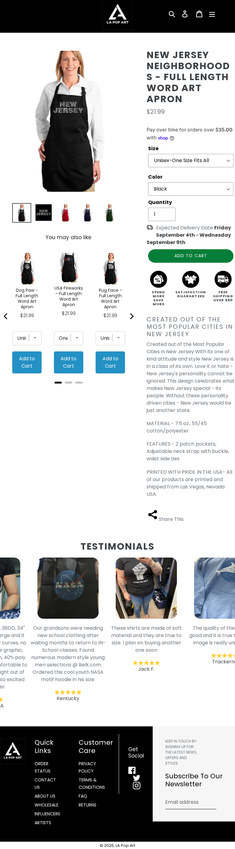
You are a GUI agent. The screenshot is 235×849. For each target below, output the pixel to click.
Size (153, 148)
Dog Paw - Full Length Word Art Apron (27, 298)
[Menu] (212, 14)
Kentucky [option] (39, 663)
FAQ (83, 796)
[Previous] (6, 316)
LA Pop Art (125, 845)
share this (171, 519)
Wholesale (46, 805)
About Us (45, 796)
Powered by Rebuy (68, 391)
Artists (43, 823)
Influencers (47, 814)
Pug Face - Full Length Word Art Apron (110, 298)
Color (155, 176)
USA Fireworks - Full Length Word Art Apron (68, 296)
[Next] (131, 316)
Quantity (160, 202)
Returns (87, 805)
